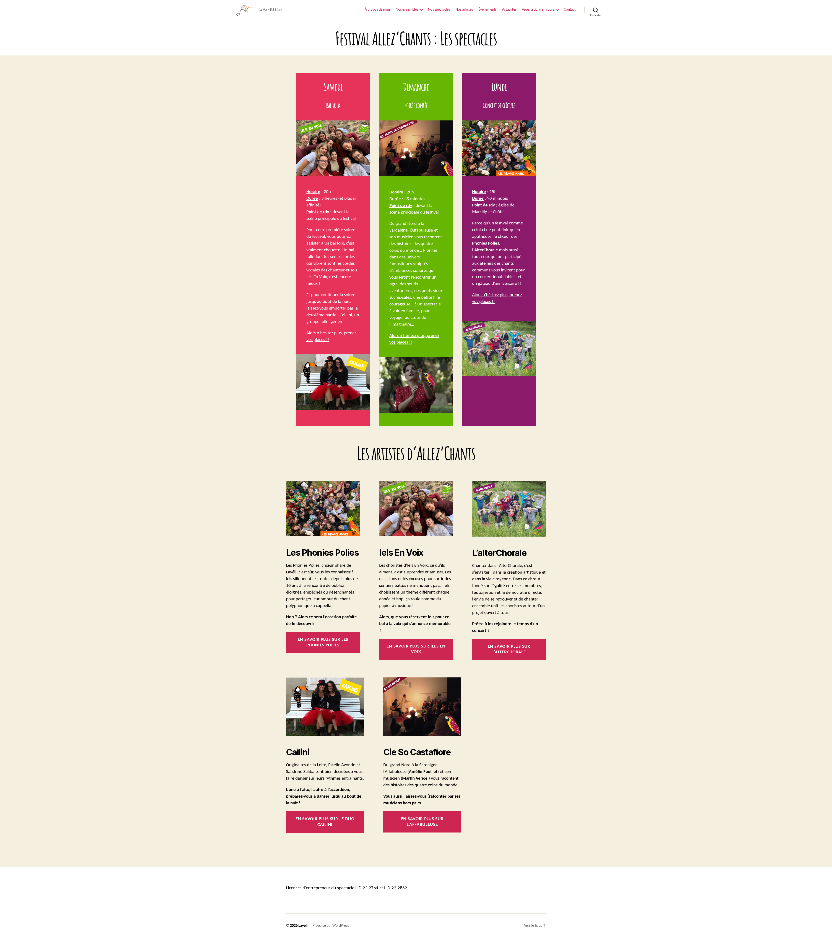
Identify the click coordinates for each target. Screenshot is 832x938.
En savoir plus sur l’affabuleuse (422, 822)
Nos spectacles (439, 10)
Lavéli (302, 926)
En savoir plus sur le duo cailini (325, 822)
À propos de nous (377, 10)
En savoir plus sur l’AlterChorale (509, 649)
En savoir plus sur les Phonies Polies (323, 642)
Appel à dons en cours (538, 10)
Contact (570, 10)
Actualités (509, 10)
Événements (487, 10)
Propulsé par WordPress (331, 926)
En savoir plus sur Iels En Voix (416, 649)
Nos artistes (464, 10)
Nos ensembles (407, 10)
